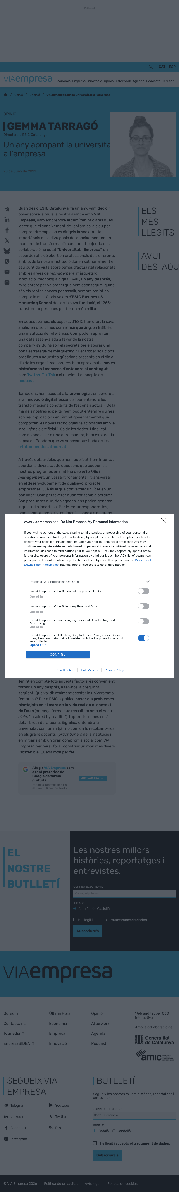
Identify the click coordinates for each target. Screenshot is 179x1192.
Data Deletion (64, 670)
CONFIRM (58, 654)
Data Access (89, 670)
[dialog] (89, 596)
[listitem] (89, 581)
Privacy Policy (114, 670)
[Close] (165, 522)
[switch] (143, 591)
